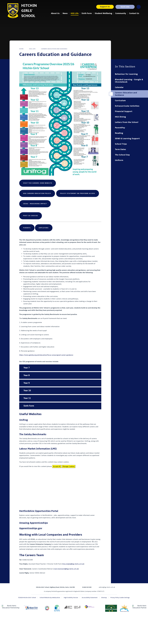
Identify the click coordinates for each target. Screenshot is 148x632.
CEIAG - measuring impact (35, 204)
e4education (56, 597)
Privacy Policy (114, 597)
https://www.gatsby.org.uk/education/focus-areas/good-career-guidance (46, 355)
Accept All (57, 466)
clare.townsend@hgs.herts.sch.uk (66, 569)
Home (21, 49)
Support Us (105, 7)
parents (27, 228)
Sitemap (104, 597)
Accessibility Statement (89, 597)
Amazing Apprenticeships (33, 522)
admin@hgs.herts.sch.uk (107, 587)
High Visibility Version (71, 597)
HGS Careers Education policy (37, 193)
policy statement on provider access (77, 193)
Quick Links (125, 7)
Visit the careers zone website (37, 183)
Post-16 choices (30, 215)
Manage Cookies (69, 466)
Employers (44, 228)
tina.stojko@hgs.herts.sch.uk (73, 564)
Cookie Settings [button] (125, 597)
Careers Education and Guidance (54, 49)
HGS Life (32, 49)
